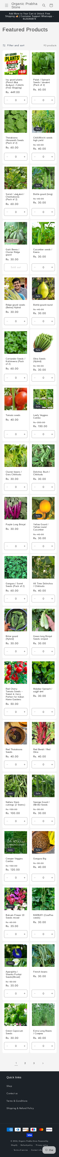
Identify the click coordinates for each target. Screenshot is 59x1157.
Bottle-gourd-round (42, 305)
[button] (6, 5)
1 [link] (16, 1063)
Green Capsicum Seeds (14, 1032)
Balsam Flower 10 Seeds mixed (15, 916)
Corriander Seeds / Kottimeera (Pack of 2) (15, 361)
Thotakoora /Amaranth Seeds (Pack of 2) (15, 140)
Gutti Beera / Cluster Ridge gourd (13, 252)
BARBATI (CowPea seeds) (43, 916)
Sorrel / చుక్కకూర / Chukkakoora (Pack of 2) (15, 197)
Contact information (40, 1150)
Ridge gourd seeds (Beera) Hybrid (15, 306)
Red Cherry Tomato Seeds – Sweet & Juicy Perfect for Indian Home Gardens (15, 694)
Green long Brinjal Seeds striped (42, 637)
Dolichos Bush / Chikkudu (41, 473)
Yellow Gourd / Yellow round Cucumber (41, 527)
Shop (9, 1086)
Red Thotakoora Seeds (14, 750)
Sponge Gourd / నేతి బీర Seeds (41, 803)
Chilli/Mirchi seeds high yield (43, 139)
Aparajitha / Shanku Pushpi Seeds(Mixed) (13, 974)
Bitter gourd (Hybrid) (12, 637)
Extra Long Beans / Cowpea (42, 1032)
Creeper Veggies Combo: (14, 860)
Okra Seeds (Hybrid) (39, 360)
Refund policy (27, 1145)
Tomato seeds (13, 415)
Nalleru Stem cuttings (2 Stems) (15, 803)
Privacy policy (42, 1145)
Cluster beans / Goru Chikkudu (14, 473)
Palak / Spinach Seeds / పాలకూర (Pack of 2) (41, 82)
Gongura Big (39, 859)
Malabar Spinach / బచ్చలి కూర (42, 690)
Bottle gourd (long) (43, 194)
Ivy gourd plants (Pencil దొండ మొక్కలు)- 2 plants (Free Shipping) (15, 84)
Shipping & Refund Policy (20, 1108)
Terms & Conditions (17, 1100)
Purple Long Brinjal (16, 524)
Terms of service (21, 1150)
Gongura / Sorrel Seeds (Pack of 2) (15, 584)
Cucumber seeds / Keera (42, 250)
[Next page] (42, 1063)
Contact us (12, 1093)
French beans (40, 972)
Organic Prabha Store (28, 1141)
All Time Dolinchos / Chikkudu (43, 584)
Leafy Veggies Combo (40, 416)
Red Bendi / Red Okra (41, 750)
